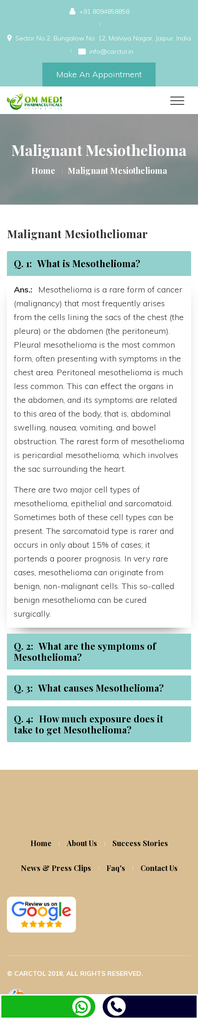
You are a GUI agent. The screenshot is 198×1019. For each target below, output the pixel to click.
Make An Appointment (99, 74)
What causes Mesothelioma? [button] (89, 687)
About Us (82, 843)
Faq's (115, 868)
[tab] (99, 263)
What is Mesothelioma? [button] (77, 263)
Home (43, 170)
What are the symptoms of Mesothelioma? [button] (85, 651)
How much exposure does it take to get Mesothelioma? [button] (88, 724)
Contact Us (159, 868)
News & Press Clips (56, 868)
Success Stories (140, 843)
